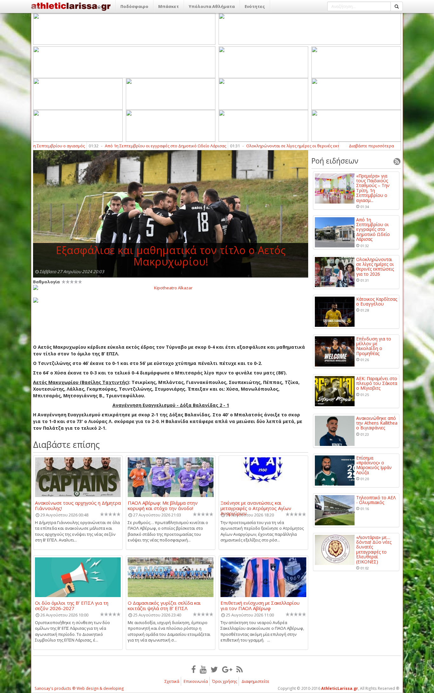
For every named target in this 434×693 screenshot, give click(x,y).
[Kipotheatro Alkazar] (170, 287)
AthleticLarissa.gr (339, 688)
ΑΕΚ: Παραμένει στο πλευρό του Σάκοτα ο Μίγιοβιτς (376, 383)
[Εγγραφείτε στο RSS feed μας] (239, 669)
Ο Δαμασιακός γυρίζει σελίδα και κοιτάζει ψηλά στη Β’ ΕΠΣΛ (164, 605)
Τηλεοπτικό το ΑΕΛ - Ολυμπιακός (376, 500)
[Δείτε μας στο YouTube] (203, 669)
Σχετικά (172, 681)
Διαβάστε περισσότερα (371, 146)
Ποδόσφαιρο (134, 6)
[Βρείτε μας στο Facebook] (193, 669)
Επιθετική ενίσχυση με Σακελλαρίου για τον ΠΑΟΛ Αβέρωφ (260, 605)
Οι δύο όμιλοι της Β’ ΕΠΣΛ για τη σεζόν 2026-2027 (71, 605)
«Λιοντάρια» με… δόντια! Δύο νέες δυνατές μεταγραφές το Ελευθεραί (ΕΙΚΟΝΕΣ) (373, 549)
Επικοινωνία (196, 681)
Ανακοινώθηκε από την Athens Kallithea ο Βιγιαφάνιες (376, 423)
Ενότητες (255, 6)
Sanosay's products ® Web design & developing (79, 688)
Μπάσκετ (168, 6)
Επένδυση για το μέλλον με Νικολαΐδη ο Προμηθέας (373, 346)
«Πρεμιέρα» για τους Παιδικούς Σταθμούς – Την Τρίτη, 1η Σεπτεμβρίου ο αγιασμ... (373, 188)
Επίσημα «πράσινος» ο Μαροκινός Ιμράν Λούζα (374, 465)
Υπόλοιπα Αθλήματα (212, 6)
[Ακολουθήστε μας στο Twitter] (214, 669)
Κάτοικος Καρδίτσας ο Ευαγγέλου (376, 301)
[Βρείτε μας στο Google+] (227, 669)
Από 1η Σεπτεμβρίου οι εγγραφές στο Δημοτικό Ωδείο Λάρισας (141, 146)
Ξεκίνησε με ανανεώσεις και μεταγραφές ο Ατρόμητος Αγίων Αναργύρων (255, 505)
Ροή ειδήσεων (334, 161)
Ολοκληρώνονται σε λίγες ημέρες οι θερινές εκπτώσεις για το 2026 (287, 146)
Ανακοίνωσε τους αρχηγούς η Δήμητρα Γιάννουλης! (78, 505)
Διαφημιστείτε (255, 681)
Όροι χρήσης (224, 681)
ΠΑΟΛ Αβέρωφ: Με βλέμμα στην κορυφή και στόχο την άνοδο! (163, 505)
